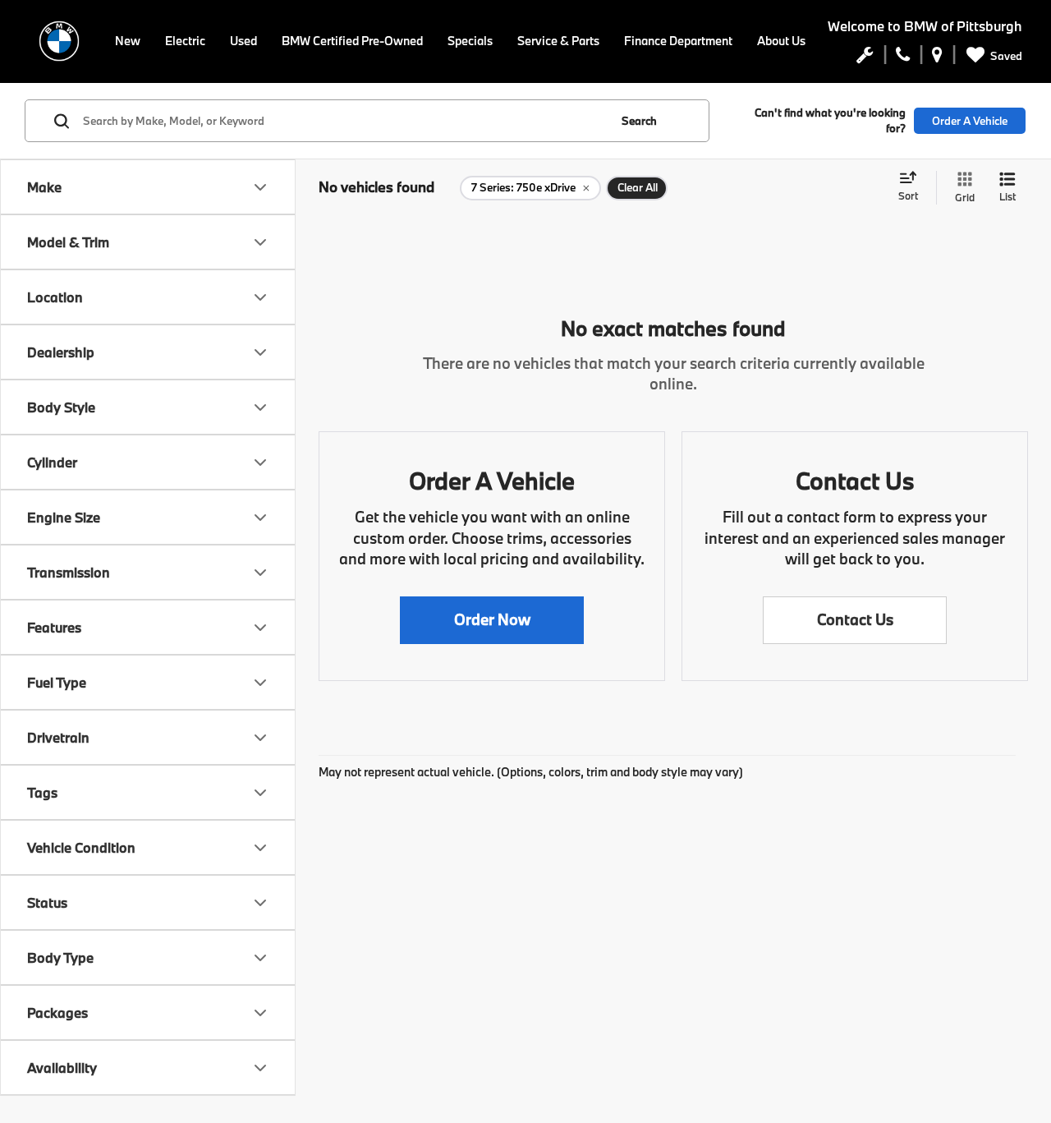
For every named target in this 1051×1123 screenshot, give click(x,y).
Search (639, 120)
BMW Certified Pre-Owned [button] (352, 40)
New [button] (127, 40)
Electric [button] (185, 40)
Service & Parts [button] (558, 40)
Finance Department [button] (678, 40)
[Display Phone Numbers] (903, 58)
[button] (492, 620)
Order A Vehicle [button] (969, 120)
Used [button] (243, 40)
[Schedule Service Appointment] (865, 58)
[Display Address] (937, 58)
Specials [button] (470, 40)
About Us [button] (781, 40)
